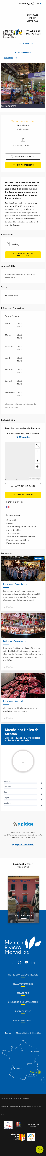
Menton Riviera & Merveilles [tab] (28, 1033)
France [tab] (8, 1033)
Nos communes (5, 1098)
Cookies (3, 1115)
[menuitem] (32, 18)
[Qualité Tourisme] (8, 1125)
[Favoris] (33, 4)
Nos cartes (16, 1098)
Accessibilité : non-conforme (9, 1107)
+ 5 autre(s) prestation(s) (23, 145)
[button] (28, 4)
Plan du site (37, 1107)
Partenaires (25, 1098)
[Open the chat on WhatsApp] (40, 1150)
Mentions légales (26, 1107)
